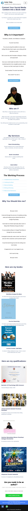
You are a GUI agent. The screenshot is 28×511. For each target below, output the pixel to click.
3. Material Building (8, 185)
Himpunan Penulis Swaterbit (9, 474)
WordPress (18, 509)
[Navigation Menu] (25, 3)
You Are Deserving (14, 321)
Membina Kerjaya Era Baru (14, 294)
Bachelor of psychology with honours (12, 385)
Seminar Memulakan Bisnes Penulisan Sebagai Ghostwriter (12, 438)
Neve (8, 509)
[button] (14, 179)
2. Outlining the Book (8, 182)
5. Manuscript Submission (9, 190)
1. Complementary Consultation (11, 179)
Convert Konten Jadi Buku (14, 348)
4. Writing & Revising (8, 188)
